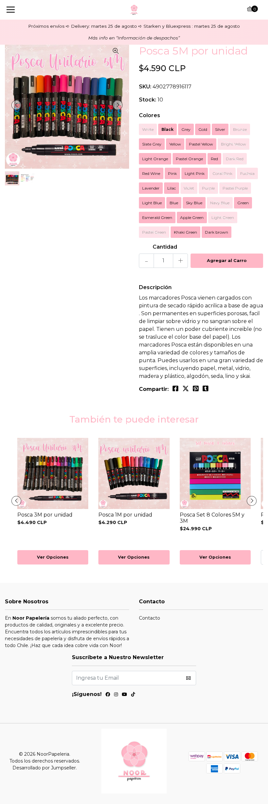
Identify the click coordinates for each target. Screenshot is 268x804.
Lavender (150, 188)
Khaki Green (185, 232)
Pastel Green (154, 232)
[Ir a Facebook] (108, 695)
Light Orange (155, 158)
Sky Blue (194, 202)
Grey (186, 129)
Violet (189, 188)
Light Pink (195, 173)
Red (214, 158)
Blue (174, 202)
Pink (172, 173)
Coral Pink (222, 173)
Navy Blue (219, 202)
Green (243, 202)
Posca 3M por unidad (45, 515)
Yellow (175, 144)
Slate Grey (151, 144)
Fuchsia (247, 173)
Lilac (171, 188)
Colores (149, 115)
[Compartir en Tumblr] (206, 388)
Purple (208, 188)
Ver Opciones (53, 557)
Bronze (240, 129)
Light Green (222, 217)
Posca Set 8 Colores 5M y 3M (212, 518)
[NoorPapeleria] (134, 10)
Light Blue (152, 202)
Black (167, 129)
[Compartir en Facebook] (175, 388)
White (148, 129)
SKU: (145, 87)
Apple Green (192, 217)
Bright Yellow (233, 144)
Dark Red (234, 158)
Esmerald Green (157, 217)
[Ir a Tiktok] (133, 695)
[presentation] (16, 105)
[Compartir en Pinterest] (196, 388)
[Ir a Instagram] (116, 695)
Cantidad (165, 247)
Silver (220, 129)
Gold (202, 129)
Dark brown (216, 232)
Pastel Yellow (201, 144)
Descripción (155, 287)
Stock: (147, 100)
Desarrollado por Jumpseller (44, 768)
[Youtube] (124, 695)
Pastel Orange (189, 158)
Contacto (149, 618)
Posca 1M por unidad (125, 515)
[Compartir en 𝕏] (185, 388)
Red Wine (151, 173)
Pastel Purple (235, 188)
